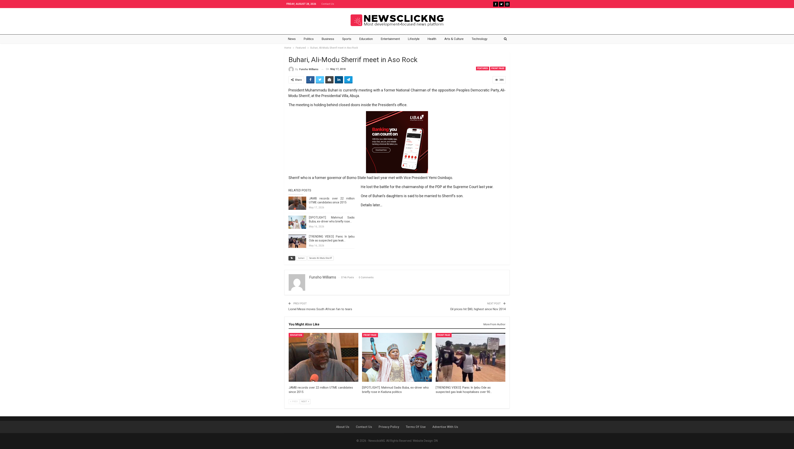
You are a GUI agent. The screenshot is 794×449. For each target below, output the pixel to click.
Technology (479, 39)
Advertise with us (445, 427)
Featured (482, 68)
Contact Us (327, 3)
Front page (497, 68)
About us (342, 427)
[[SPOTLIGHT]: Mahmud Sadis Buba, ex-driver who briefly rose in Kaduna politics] (297, 222)
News (292, 39)
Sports (346, 39)
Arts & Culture (454, 39)
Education (366, 39)
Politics (309, 39)
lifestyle (414, 39)
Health (432, 39)
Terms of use (416, 427)
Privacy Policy (389, 427)
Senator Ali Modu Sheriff (320, 258)
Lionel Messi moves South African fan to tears (320, 309)
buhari (301, 258)
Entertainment (390, 39)
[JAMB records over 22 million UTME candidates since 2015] (297, 203)
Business (328, 39)
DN (436, 440)
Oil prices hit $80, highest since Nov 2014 (478, 309)
